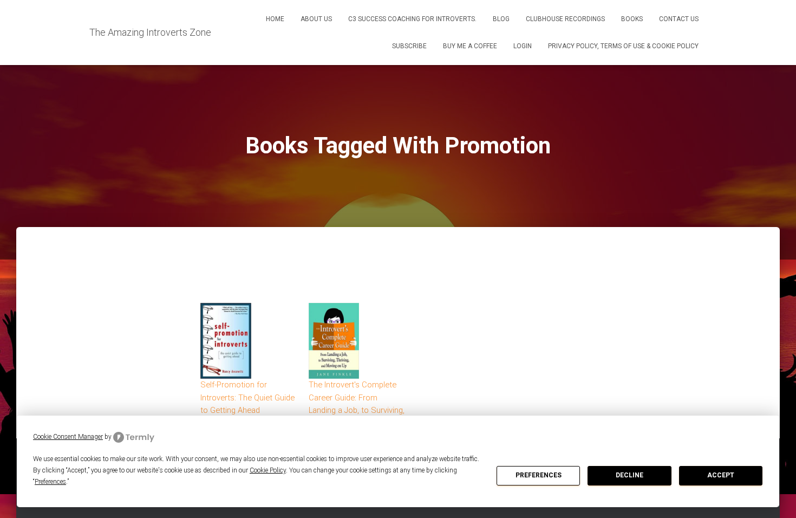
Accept (720, 475)
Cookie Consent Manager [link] (68, 437)
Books (632, 19)
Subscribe (409, 46)
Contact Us (679, 19)
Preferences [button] (50, 481)
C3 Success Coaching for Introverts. (412, 19)
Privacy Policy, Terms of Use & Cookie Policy (623, 46)
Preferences (539, 475)
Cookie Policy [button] (268, 470)
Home (275, 19)
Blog (501, 19)
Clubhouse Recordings (565, 19)
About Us (316, 19)
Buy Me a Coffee (470, 46)
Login (522, 46)
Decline (629, 475)
